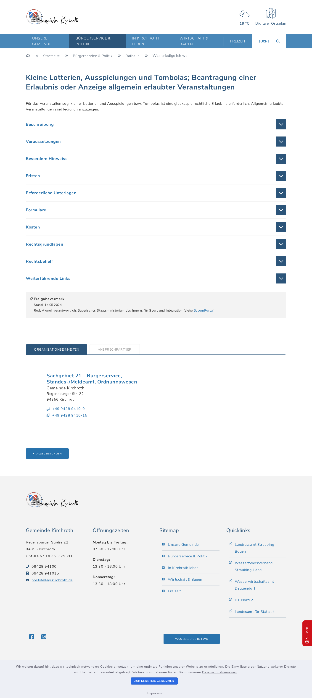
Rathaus (132, 55)
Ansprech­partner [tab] (115, 349)
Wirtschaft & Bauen (185, 579)
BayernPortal (204, 310)
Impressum (156, 693)
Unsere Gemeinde (183, 544)
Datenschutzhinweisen (219, 672)
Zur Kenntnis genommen (154, 680)
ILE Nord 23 (245, 600)
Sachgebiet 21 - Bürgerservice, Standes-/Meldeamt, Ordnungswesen (92, 378)
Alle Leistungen (49, 453)
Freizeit (174, 591)
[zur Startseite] (52, 17)
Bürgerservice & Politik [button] (93, 41)
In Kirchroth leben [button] (145, 41)
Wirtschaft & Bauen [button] (194, 41)
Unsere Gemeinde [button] (41, 41)
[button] (156, 124)
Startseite (52, 55)
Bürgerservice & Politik (93, 55)
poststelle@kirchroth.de (52, 580)
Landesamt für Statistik (255, 611)
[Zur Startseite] (28, 55)
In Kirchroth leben (183, 567)
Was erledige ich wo (191, 639)
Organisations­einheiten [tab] (56, 349)
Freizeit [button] (238, 41)
